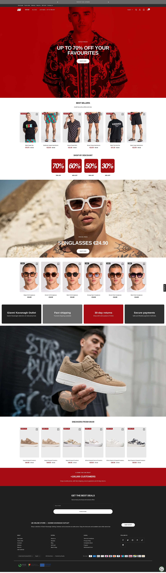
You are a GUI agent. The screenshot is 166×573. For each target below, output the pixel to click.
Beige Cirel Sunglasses (29, 295)
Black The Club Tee (115, 145)
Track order (27, 5)
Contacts (19, 543)
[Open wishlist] (144, 10)
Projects (86, 545)
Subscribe (83, 511)
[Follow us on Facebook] (123, 540)
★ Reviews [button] (164, 288)
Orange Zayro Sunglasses (93, 295)
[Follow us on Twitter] (127, 540)
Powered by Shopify (59, 556)
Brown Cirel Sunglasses (51, 295)
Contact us (50, 5)
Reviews (53, 540)
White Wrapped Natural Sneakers (93, 460)
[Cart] (148, 10)
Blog (52, 543)
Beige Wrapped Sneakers (50, 460)
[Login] (140, 9)
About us (53, 538)
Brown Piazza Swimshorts (93, 145)
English (129, 9)
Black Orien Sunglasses (136, 295)
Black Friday (54, 547)
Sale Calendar (20, 549)
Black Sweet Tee (29, 145)
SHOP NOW (83, 61)
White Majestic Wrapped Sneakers (115, 460)
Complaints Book (88, 543)
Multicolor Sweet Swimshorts (50, 145)
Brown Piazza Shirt (72, 145)
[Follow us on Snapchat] (123, 544)
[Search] (136, 10)
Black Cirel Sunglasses (72, 295)
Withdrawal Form (88, 547)
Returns (38, 5)
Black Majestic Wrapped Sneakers (136, 460)
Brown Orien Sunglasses (115, 295)
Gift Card (44, 5)
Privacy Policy (87, 540)
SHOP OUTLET (128, 524)
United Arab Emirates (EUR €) (24, 556)
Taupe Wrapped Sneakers (29, 460)
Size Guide (20, 5)
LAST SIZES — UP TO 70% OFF (47, 9)
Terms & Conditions (89, 538)
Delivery (33, 5)
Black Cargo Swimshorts (136, 145)
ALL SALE (34, 9)
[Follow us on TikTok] (142, 540)
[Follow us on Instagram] (132, 540)
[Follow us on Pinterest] (137, 540)
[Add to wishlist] (36, 114)
